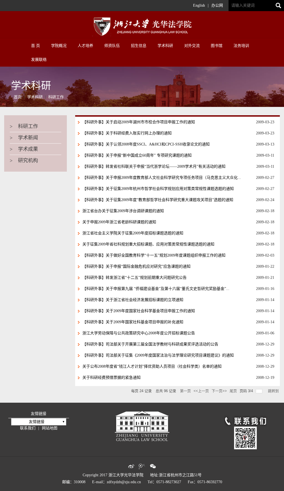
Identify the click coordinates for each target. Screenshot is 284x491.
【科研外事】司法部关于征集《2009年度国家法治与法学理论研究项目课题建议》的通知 (158, 355)
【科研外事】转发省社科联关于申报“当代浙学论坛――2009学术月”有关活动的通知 (153, 166)
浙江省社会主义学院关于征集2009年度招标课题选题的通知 (132, 233)
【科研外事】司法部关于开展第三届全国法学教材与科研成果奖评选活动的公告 (150, 344)
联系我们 (28, 428)
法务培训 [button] (241, 46)
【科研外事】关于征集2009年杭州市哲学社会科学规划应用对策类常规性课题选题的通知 (158, 189)
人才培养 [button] (85, 46)
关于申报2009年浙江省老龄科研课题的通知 (119, 222)
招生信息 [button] (138, 46)
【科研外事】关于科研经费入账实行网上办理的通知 (127, 133)
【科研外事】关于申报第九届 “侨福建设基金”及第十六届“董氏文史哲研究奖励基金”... (155, 289)
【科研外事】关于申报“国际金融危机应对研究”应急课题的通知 (136, 266)
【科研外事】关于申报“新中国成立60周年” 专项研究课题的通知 (137, 155)
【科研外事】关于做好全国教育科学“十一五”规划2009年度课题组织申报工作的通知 (153, 255)
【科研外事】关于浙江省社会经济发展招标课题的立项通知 (132, 300)
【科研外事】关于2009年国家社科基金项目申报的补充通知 (132, 322)
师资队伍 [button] (112, 46)
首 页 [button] (35, 46)
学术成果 (24, 149)
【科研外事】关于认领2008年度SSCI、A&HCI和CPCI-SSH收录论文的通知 (146, 144)
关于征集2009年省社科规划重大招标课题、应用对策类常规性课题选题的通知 (148, 244)
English (199, 5)
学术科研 (35, 97)
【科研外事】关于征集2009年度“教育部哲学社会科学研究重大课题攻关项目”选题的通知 (157, 200)
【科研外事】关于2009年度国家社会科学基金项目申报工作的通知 (138, 311)
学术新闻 (24, 138)
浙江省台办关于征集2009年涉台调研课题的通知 (123, 211)
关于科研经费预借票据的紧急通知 (111, 377)
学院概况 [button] (59, 46)
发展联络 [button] (39, 59)
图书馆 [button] (216, 46)
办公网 (217, 5)
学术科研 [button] (165, 46)
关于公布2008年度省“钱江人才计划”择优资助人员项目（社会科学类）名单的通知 (152, 366)
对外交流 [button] (192, 46)
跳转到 (274, 391)
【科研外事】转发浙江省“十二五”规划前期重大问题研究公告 (134, 277)
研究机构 (24, 160)
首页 (18, 97)
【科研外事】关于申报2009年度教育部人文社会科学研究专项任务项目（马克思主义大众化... (161, 178)
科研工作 (56, 97)
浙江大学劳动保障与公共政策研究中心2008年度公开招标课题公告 (138, 333)
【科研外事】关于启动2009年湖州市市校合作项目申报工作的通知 (138, 122)
